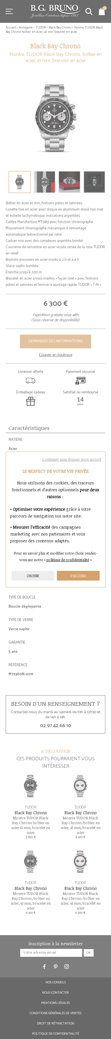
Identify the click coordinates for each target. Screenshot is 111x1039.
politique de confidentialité (67, 559)
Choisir (33, 575)
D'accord (78, 575)
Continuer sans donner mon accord (71, 459)
